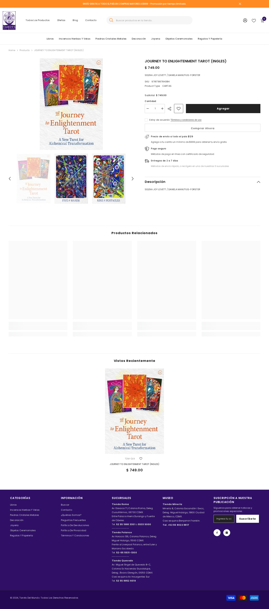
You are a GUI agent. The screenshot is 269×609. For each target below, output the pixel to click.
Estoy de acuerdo (159, 119)
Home (12, 50)
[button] (9, 178)
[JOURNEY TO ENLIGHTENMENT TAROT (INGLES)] (134, 411)
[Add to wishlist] (178, 108)
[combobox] (153, 20)
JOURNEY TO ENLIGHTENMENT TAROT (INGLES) (134, 464)
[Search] (150, 20)
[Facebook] (217, 532)
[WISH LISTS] (254, 20)
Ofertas (61, 20)
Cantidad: (150, 101)
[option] (71, 104)
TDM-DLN (130, 458)
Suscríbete (247, 519)
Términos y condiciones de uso (186, 120)
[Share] (171, 108)
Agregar (223, 108)
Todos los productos (38, 20)
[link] (38, 328)
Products (25, 50)
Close (240, 3)
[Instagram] (226, 532)
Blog (75, 20)
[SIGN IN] (245, 20)
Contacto (90, 20)
